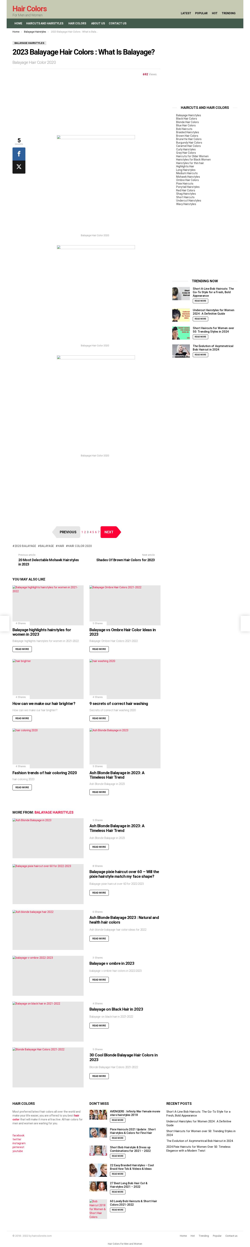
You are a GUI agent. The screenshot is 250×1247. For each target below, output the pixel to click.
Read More (22, 649)
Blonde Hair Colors (187, 122)
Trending (229, 13)
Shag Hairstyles (186, 193)
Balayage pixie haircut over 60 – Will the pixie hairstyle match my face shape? (124, 874)
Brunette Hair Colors (189, 139)
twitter (16, 1139)
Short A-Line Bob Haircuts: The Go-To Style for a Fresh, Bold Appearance (213, 292)
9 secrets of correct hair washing (118, 703)
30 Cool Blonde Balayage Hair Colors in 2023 (123, 1057)
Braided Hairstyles (187, 132)
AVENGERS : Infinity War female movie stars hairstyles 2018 (135, 1113)
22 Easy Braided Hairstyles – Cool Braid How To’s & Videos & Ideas (132, 1167)
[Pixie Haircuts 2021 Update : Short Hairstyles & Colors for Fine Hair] (98, 1133)
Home (18, 23)
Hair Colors (29, 8)
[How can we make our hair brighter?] (48, 679)
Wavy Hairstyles (186, 204)
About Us (98, 23)
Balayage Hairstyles (54, 812)
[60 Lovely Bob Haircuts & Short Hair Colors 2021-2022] (98, 1209)
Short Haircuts (185, 197)
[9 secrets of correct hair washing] (125, 679)
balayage (47, 546)
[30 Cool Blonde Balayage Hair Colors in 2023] (48, 1067)
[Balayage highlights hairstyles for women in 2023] (48, 605)
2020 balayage (25, 546)
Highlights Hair (185, 166)
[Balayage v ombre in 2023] (48, 976)
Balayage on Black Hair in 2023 (116, 1009)
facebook (18, 1135)
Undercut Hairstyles (188, 200)
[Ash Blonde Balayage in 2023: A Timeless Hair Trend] (125, 748)
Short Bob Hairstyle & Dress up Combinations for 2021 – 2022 (130, 1149)
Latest (186, 13)
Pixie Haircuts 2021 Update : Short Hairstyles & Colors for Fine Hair (132, 1131)
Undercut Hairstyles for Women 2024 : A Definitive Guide (213, 312)
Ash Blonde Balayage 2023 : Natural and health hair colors (124, 920)
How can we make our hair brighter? (43, 703)
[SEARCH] (218, 23)
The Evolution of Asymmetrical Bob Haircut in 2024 (213, 347)
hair (61, 546)
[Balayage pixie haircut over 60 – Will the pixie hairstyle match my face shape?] (48, 884)
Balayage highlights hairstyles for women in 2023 (41, 632)
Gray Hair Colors (186, 152)
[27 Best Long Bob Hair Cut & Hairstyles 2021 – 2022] (98, 1186)
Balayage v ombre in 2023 (111, 963)
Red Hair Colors (185, 190)
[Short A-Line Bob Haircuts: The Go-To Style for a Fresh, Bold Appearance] (181, 293)
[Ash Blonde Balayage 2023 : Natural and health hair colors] (48, 930)
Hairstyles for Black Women (193, 159)
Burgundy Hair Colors (189, 142)
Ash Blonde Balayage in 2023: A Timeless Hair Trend (116, 775)
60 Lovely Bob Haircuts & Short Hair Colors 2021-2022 (133, 1202)
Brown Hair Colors (187, 135)
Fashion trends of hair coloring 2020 (44, 772)
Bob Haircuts (184, 128)
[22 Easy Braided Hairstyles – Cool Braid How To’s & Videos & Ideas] (98, 1170)
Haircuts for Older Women (192, 156)
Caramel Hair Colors (188, 145)
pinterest (18, 1147)
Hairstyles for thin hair (190, 163)
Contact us (231, 1235)
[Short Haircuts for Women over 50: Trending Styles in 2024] (181, 333)
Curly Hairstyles (186, 149)
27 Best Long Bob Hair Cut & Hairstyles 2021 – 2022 (128, 1184)
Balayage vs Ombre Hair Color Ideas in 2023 (122, 632)
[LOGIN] (234, 23)
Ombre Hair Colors (187, 180)
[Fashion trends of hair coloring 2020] (48, 748)
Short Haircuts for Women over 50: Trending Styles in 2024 (213, 330)
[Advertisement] (86, 108)
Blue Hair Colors (186, 125)
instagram (19, 1143)
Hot (215, 13)
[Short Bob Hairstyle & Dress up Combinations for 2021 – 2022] (98, 1151)
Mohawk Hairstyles (188, 176)
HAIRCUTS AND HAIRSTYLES (44, 23)
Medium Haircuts (187, 173)
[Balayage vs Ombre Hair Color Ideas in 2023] (125, 605)
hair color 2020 (80, 546)
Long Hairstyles (186, 169)
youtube (17, 1151)
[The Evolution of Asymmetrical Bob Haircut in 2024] (181, 351)
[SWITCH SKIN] (226, 23)
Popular (201, 13)
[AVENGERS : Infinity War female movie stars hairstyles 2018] (98, 1115)
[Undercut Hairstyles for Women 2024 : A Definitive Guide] (181, 315)
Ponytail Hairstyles (188, 186)
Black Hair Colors (186, 118)
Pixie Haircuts (184, 183)
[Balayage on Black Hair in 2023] (48, 1022)
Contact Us (117, 23)
